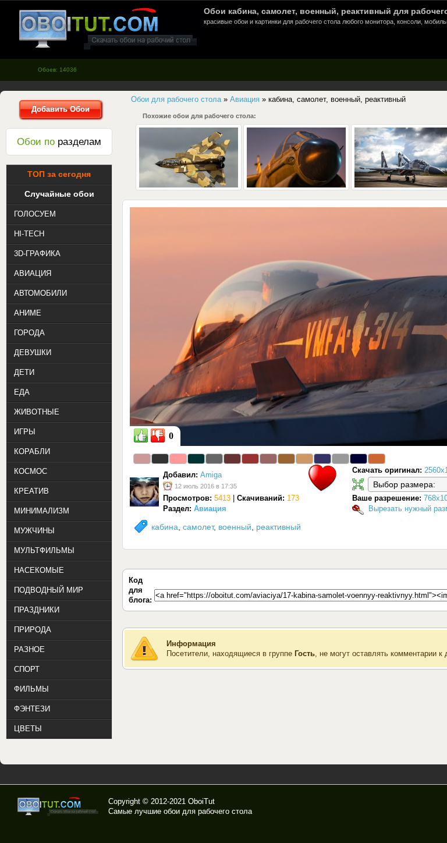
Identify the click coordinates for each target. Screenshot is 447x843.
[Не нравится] (158, 435)
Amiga (211, 474)
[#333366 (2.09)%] (322, 459)
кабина (164, 527)
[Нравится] (141, 435)
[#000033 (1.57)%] (358, 459)
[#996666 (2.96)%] (268, 459)
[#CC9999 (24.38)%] (142, 459)
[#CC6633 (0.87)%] (376, 459)
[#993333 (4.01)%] (250, 459)
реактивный (278, 527)
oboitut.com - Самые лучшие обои (58, 806)
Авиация (210, 508)
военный (234, 527)
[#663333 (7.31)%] (232, 459)
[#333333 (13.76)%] (160, 459)
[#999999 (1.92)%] (340, 459)
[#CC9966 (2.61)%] (304, 459)
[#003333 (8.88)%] (196, 459)
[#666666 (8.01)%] (214, 459)
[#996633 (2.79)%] (286, 459)
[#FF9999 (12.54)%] (178, 459)
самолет (198, 527)
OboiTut (201, 801)
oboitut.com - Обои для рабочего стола (108, 28)
